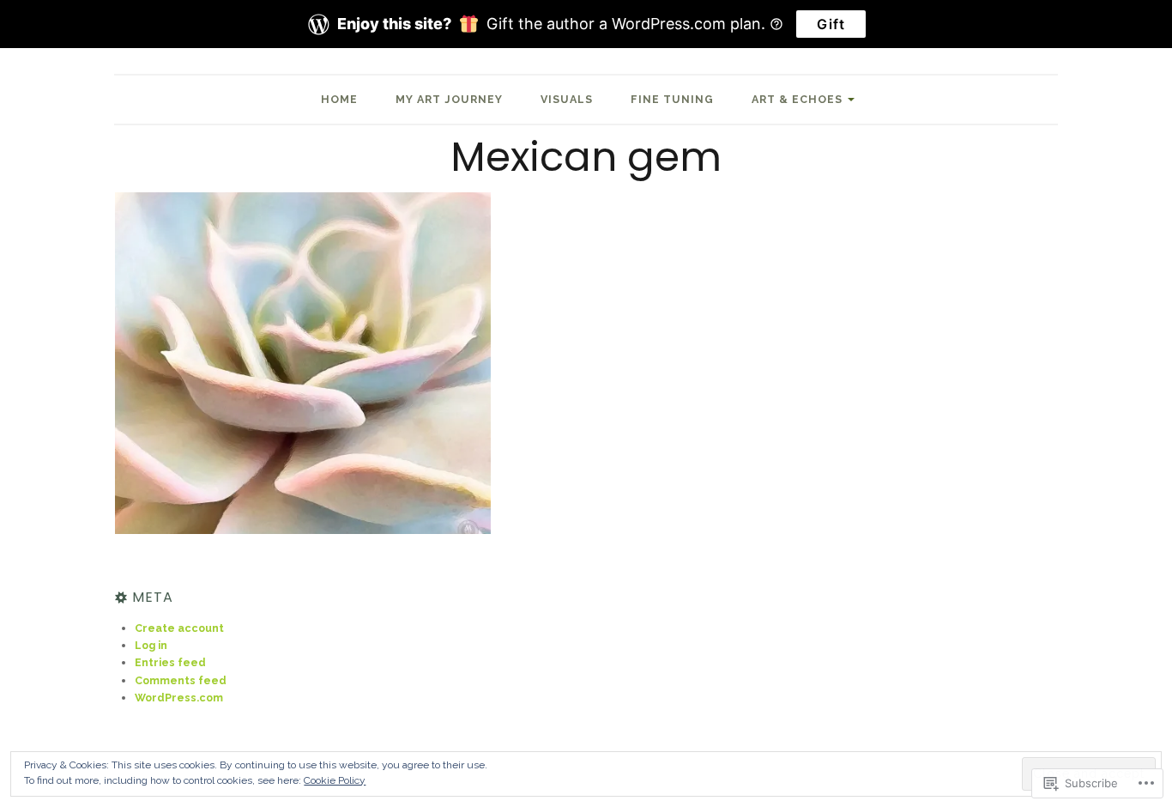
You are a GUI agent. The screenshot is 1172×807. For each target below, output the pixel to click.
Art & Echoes (797, 99)
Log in (151, 645)
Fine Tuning (672, 99)
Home (339, 99)
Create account (179, 628)
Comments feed (181, 680)
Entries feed (170, 662)
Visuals (567, 99)
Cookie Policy (334, 780)
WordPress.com (179, 697)
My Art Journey (449, 99)
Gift (831, 24)
